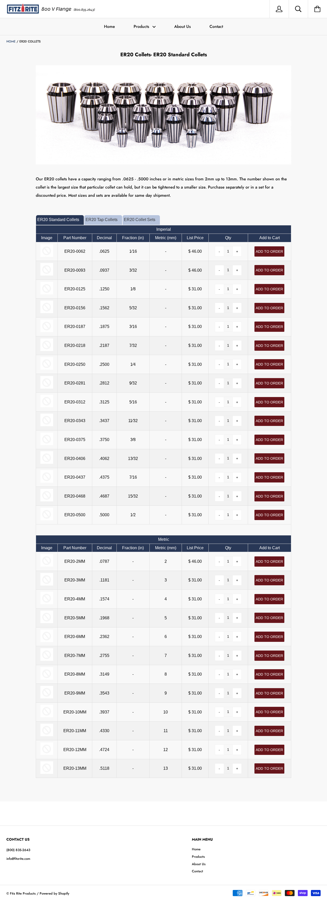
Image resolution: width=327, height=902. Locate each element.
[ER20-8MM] (46, 678)
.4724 (104, 749)
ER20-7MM (74, 655)
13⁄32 (133, 458)
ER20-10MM (74, 712)
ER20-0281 (74, 383)
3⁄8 (133, 439)
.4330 (104, 731)
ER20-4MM (74, 599)
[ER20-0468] (46, 500)
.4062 (104, 458)
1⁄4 (133, 364)
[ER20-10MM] (46, 716)
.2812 (104, 383)
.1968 (104, 618)
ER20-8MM (74, 674)
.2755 (104, 655)
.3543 (104, 693)
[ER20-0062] (46, 255)
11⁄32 (133, 421)
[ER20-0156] (46, 312)
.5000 (104, 515)
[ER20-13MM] (46, 772)
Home (109, 26)
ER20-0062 (74, 251)
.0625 (104, 251)
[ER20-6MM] (46, 641)
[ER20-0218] (46, 349)
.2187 (104, 345)
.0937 (104, 270)
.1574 (104, 599)
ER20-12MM (74, 749)
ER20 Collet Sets (139, 219)
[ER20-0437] (46, 481)
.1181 (104, 580)
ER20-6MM (74, 636)
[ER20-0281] (46, 387)
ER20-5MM (74, 618)
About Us (182, 26)
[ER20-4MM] (46, 603)
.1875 (104, 326)
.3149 (104, 674)
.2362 (104, 636)
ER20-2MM (74, 561)
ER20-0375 (74, 439)
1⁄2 (133, 515)
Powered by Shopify (54, 893)
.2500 (104, 364)
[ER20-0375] (46, 444)
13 (165, 768)
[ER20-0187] (46, 330)
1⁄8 (133, 289)
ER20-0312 (74, 402)
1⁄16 (133, 251)
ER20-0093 (74, 270)
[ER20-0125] (46, 293)
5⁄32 (133, 308)
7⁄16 (133, 477)
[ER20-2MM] (46, 565)
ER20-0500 (74, 515)
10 (165, 712)
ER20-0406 (74, 458)
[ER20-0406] (46, 462)
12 (165, 749)
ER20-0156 (74, 308)
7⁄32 (133, 345)
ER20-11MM (74, 731)
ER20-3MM (74, 580)
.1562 (104, 308)
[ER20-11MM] (46, 735)
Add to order (269, 251)
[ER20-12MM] (46, 753)
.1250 (104, 289)
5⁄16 (133, 402)
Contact (216, 26)
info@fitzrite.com (18, 858)
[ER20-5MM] (46, 622)
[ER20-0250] (46, 368)
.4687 (104, 496)
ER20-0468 (74, 496)
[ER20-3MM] (46, 584)
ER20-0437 (74, 477)
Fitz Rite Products (23, 893)
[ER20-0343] (46, 425)
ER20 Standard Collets (58, 219)
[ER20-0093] (46, 274)
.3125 (104, 402)
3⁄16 (133, 326)
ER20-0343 (74, 421)
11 (166, 731)
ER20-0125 (74, 289)
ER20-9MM (74, 693)
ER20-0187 (74, 326)
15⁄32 (133, 496)
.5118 (104, 768)
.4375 (104, 477)
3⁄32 (133, 270)
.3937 (104, 712)
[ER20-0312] (46, 406)
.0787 (104, 561)
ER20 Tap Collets (102, 219)
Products (142, 26)
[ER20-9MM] (46, 697)
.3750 (104, 439)
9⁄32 (133, 383)
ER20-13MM (74, 768)
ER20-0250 (74, 364)
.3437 (104, 421)
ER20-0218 (74, 345)
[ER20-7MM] (46, 659)
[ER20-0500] (46, 519)
